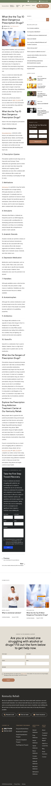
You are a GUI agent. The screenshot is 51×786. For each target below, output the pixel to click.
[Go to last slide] (4, 597)
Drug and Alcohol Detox (22, 728)
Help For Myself (44, 739)
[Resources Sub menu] (30, 5)
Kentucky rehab (6, 450)
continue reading (6, 617)
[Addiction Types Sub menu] (20, 6)
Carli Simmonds (14, 26)
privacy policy (8, 540)
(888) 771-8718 (44, 6)
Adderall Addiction (35, 762)
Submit (8, 547)
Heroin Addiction (35, 742)
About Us (23, 6)
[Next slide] (47, 597)
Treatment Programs (44, 734)
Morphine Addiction (35, 768)
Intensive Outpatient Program (21, 741)
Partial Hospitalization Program (21, 736)
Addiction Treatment (12, 6)
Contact (33, 5)
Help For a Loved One (45, 745)
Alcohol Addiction (35, 731)
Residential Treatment (21, 731)
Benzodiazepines (6, 133)
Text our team (25, 714)
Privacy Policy (17, 784)
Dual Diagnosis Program (22, 745)
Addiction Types (18, 6)
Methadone (5, 187)
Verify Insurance (44, 753)
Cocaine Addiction (35, 757)
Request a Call (38, 141)
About (43, 730)
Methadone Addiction (36, 773)
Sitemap (23, 784)
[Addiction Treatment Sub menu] (14, 6)
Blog (43, 748)
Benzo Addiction (35, 752)
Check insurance (40, 714)
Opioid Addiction (35, 747)
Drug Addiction (30, 610)
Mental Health (5, 610)
